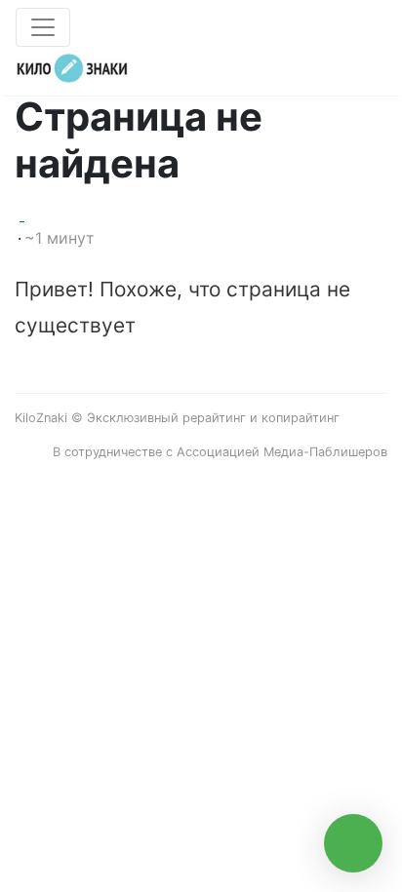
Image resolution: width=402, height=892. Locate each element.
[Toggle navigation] (43, 27)
